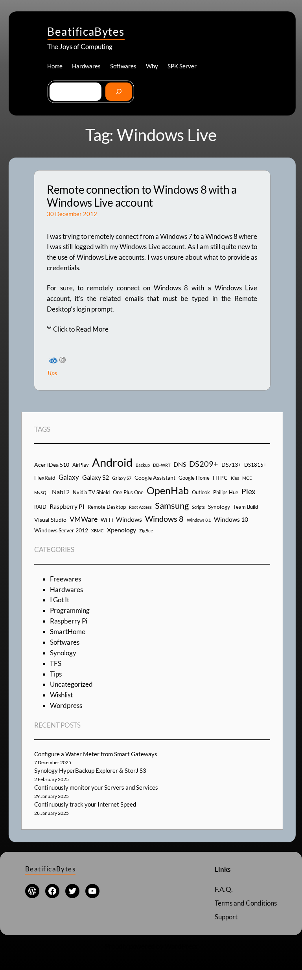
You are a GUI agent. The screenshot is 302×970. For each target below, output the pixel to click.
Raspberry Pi (68, 621)
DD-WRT (161, 465)
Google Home (194, 478)
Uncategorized (71, 684)
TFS (55, 663)
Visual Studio (50, 519)
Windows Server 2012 (61, 530)
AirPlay (80, 465)
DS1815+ (255, 465)
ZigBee (146, 530)
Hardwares (66, 589)
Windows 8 (164, 518)
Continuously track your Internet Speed (85, 804)
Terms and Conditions (246, 903)
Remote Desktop (107, 507)
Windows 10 (231, 519)
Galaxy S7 (121, 477)
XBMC (97, 530)
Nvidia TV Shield (91, 492)
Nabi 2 (61, 491)
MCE (247, 477)
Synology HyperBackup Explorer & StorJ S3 (90, 770)
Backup (143, 465)
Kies (235, 477)
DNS (179, 464)
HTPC (220, 477)
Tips (52, 372)
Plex (248, 491)
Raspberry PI (67, 506)
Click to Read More (81, 329)
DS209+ (203, 463)
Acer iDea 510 (51, 464)
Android (112, 462)
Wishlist (61, 695)
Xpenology (121, 530)
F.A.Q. (224, 889)
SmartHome (67, 631)
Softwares (64, 642)
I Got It (59, 600)
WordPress (181, 946)
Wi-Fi (107, 520)
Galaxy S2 (95, 477)
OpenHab (168, 490)
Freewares (65, 579)
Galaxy (69, 477)
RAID (40, 507)
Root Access (140, 507)
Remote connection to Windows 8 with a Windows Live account (142, 196)
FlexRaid (44, 477)
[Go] (118, 92)
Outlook (201, 492)
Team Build (245, 507)
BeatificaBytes (85, 31)
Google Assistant (154, 477)
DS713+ (231, 464)
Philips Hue (225, 492)
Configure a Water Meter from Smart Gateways (95, 753)
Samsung (172, 505)
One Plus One (128, 492)
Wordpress (66, 705)
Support (226, 917)
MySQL (41, 492)
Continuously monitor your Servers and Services (96, 787)
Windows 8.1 (199, 520)
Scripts (198, 507)
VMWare (84, 519)
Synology (219, 506)
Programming (70, 610)
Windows (129, 519)
